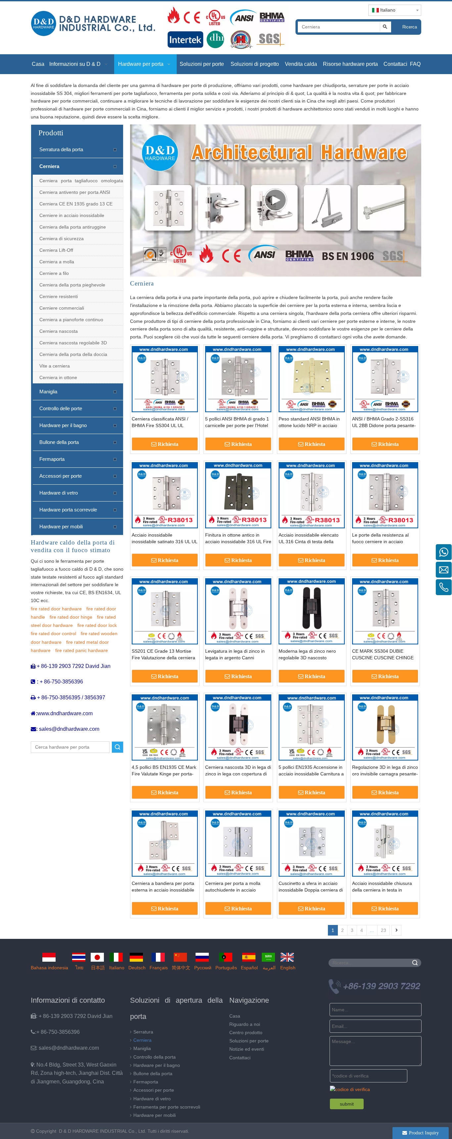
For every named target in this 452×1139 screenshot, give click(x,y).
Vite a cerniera (54, 366)
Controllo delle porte (60, 408)
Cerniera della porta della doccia (73, 354)
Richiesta (168, 444)
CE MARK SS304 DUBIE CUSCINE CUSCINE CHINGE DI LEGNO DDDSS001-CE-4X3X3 (383, 654)
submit (347, 1104)
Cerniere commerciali (61, 308)
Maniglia (48, 391)
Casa (234, 1016)
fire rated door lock (97, 625)
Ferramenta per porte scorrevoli (166, 1107)
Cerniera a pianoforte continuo (71, 319)
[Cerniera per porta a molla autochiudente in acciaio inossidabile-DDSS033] (238, 843)
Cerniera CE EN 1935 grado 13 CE (76, 203)
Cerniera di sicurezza (61, 238)
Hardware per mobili (61, 526)
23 (383, 930)
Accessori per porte (60, 476)
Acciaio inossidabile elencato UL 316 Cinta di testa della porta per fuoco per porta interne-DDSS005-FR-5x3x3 (309, 538)
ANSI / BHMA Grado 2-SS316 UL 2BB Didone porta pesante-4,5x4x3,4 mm (384, 422)
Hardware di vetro (58, 493)
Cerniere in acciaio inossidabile (71, 215)
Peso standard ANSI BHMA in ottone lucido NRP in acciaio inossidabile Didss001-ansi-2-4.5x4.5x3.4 (309, 422)
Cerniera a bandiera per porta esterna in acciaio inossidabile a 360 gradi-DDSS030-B (163, 887)
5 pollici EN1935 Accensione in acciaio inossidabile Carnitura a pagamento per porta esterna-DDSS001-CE (311, 771)
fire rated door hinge (71, 617)
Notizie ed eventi (246, 1049)
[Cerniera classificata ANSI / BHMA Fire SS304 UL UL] (165, 378)
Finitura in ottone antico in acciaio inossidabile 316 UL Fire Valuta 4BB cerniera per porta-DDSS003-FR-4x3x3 (238, 538)
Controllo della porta (154, 1057)
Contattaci (239, 1057)
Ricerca (409, 26)
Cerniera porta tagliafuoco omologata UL (81, 182)
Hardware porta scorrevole (68, 509)
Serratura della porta (61, 149)
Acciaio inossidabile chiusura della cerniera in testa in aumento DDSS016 (382, 887)
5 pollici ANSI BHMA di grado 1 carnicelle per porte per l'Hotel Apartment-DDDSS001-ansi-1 (237, 422)
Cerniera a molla (56, 261)
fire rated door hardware (56, 608)
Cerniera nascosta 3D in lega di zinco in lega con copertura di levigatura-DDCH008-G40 (238, 771)
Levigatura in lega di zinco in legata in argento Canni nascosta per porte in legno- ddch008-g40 (235, 654)
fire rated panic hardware (81, 650)
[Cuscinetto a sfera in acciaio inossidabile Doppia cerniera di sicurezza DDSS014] (312, 843)
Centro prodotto (245, 1032)
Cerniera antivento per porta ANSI (74, 192)
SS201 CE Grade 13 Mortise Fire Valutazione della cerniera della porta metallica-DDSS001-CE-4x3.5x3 (165, 654)
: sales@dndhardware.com (65, 1048)
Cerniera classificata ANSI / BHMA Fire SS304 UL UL (160, 422)
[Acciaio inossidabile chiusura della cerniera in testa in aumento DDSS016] (385, 843)
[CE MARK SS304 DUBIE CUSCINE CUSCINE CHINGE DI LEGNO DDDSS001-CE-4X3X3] (385, 611)
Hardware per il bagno (63, 425)
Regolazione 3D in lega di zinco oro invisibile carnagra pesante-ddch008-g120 (385, 771)
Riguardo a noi (244, 1024)
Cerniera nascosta (58, 331)
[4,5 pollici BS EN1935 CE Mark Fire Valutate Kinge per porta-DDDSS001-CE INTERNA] (165, 727)
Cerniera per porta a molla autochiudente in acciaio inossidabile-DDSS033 (232, 887)
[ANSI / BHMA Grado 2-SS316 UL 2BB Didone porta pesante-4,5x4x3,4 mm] (385, 378)
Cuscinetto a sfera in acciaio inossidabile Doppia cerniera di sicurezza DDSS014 (311, 887)
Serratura (143, 1031)
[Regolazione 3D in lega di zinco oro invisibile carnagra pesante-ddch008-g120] (385, 727)
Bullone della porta (59, 442)
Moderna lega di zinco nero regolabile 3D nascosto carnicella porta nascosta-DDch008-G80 (307, 654)
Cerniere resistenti (58, 296)
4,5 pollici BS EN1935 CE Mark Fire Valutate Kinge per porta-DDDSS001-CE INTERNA (164, 771)
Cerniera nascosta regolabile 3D (73, 342)
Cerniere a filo (54, 273)
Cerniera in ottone (58, 377)
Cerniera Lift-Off (56, 250)
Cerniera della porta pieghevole (72, 284)
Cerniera (49, 166)
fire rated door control (53, 633)
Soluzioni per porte (249, 1040)
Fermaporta (52, 459)
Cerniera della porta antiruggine (72, 227)
